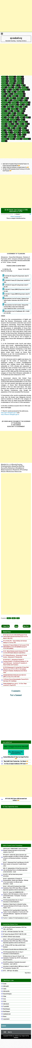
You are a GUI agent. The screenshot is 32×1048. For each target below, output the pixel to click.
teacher (24, 130)
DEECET (3, 93)
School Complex (21, 126)
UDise (2, 136)
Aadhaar (11, 83)
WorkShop (25, 138)
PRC (27, 117)
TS (22, 134)
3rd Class (3, 78)
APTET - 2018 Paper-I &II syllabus (10, 970)
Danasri (18, 214)
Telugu (3, 132)
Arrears (10, 87)
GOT (26, 104)
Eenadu (4, 983)
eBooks (21, 96)
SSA (2, 130)
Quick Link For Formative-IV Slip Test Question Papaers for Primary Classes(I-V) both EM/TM (16, 164)
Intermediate (4, 108)
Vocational (4, 138)
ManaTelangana (6, 1009)
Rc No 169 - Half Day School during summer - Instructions (13, 875)
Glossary (3, 104)
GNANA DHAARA (12, 104)
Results (3, 123)
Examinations (16, 100)
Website (18, 138)
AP (16, 85)
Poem (21, 117)
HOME (5, 1032)
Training (3, 134)
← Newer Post (5, 626)
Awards (16, 87)
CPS (2, 91)
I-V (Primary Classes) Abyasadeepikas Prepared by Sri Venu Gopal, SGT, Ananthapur (15, 680)
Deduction (19, 91)
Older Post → (26, 626)
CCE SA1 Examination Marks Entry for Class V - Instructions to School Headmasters (13, 901)
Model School (4, 113)
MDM (9, 111)
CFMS (7, 89)
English (11, 98)
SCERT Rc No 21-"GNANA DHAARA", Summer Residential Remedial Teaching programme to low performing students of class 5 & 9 (15, 850)
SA (15, 123)
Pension (9, 117)
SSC (8, 130)
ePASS (3, 100)
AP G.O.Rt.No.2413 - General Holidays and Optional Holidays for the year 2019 (15, 641)
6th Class (3, 81)
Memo (15, 111)
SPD (23, 128)
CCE (2, 89)
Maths (2, 111)
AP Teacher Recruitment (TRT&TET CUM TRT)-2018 (14, 934)
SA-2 (26, 123)
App (22, 85)
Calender (24, 87)
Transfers (11, 134)
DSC (8, 96)
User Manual (11, 136)
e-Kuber (14, 96)
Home (16, 626)
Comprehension (23, 89)
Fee (24, 100)
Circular (14, 89)
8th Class (19, 81)
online (11, 115)
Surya (4, 999)
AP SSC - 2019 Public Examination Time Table (13, 931)
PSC (22, 119)
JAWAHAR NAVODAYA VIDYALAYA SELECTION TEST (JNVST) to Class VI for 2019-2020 (14, 676)
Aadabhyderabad (6, 1014)
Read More (28, 972)
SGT (12, 128)
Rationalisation (21, 121)
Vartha (4, 1001)
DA (7, 91)
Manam (4, 1016)
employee (3, 98)
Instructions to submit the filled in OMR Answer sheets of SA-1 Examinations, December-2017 (16, 967)
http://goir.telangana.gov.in (9, 412)
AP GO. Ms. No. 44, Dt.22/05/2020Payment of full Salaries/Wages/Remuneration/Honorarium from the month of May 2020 (15, 636)
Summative (16, 130)
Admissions (4, 85)
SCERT (3, 126)
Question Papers (5, 121)
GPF (2, 106)
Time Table (24, 132)
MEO (21, 111)
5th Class (19, 78)
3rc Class (19, 76)
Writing (3, 141)
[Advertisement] (16, 16)
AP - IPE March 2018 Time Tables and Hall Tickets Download (14, 946)
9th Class (3, 83)
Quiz (14, 121)
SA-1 (20, 123)
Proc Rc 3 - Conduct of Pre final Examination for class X (15, 918)
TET (9, 132)
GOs (21, 104)
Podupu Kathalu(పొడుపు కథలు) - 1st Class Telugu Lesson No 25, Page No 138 (15, 684)
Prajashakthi (6, 1006)
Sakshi (4, 989)
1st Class (3, 76)
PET (16, 117)
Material (21, 108)
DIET (2, 96)
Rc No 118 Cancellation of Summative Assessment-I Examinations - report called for (14, 963)
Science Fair (4, 128)
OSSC (2, 117)
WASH (11, 138)
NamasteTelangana (7, 994)
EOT (25, 98)
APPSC (3, 87)
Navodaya (19, 113)
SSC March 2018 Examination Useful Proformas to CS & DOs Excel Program (16, 170)
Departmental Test (18, 93)
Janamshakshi (6, 1019)
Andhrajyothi (6, 986)
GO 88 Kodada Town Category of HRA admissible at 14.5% (16, 210)
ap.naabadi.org (16, 38)
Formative (14, 102)
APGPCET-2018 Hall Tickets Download (11, 936)
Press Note (4, 119)
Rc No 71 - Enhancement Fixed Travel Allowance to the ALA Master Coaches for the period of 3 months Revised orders (16, 864)
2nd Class (11, 76)
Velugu (4, 996)
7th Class (12, 81)
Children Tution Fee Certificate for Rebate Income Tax (15, 167)
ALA (11, 85)
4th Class (11, 78)
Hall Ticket (17, 106)
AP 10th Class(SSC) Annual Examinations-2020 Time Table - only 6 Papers (14, 928)
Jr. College (13, 108)
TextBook (16, 132)
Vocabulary (19, 136)
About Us (10, 1032)
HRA (24, 106)
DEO (9, 93)
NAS (12, 113)
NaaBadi (16, 1037)
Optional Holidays (20, 115)
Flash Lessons (4, 102)
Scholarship (11, 126)
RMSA (9, 123)
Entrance (19, 98)
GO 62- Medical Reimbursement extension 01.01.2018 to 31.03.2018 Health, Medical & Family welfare (15, 652)
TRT (17, 134)
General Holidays (24, 102)
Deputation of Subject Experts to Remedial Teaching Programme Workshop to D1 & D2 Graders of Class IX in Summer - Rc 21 (15, 905)
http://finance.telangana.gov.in (10, 414)
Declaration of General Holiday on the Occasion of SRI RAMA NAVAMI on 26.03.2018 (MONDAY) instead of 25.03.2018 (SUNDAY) (16, 646)
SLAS (17, 128)
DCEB (12, 91)
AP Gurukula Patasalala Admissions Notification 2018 (15, 949)
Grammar (9, 106)
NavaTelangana (6, 1011)
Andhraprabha (6, 991)
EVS (9, 100)
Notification (4, 115)
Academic (18, 83)
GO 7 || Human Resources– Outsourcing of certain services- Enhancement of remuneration (15, 656)
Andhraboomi (6, 1004)
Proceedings (13, 119)
